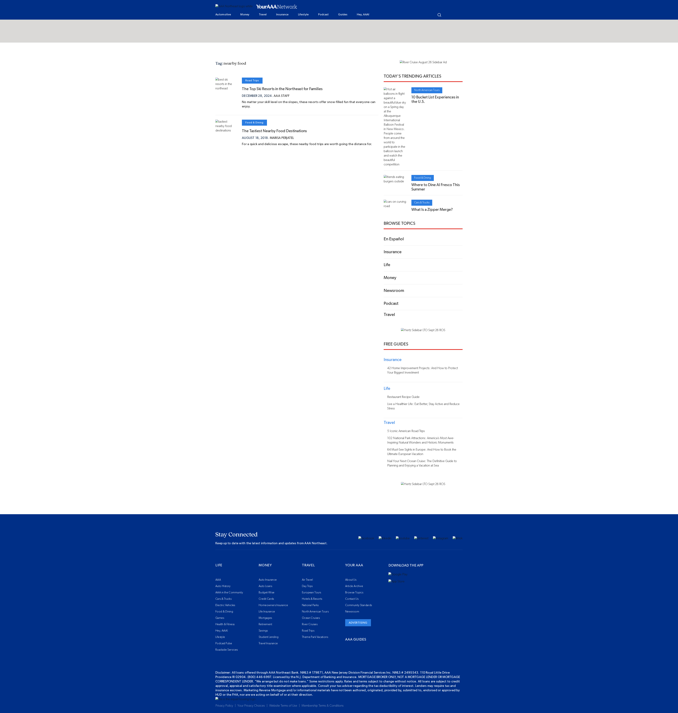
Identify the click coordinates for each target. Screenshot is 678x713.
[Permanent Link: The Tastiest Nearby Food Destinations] (226, 130)
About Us (350, 579)
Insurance (282, 14)
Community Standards (358, 605)
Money (244, 14)
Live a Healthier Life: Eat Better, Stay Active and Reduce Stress (423, 406)
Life (218, 565)
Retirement (265, 624)
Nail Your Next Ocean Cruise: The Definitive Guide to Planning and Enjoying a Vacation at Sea (422, 463)
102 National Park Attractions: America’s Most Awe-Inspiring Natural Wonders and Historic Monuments (420, 440)
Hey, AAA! (363, 14)
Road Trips (252, 80)
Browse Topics (354, 592)
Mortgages (265, 618)
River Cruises (309, 624)
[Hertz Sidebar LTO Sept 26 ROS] (423, 330)
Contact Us (351, 598)
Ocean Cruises (311, 618)
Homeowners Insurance (273, 605)
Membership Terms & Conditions (323, 705)
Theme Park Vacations (315, 637)
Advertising (358, 622)
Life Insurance (267, 611)
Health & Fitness (224, 624)
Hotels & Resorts (312, 598)
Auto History (223, 586)
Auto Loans (265, 586)
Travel (263, 14)
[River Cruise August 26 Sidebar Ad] (423, 62)
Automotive (223, 14)
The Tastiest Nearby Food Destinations (274, 131)
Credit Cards (266, 598)
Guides (342, 14)
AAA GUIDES (355, 639)
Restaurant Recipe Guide (403, 397)
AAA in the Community (229, 592)
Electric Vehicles (225, 605)
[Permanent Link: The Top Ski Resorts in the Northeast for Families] (226, 88)
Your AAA (354, 565)
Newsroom (352, 611)
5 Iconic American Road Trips (406, 431)
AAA (218, 579)
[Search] (439, 15)
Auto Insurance (268, 579)
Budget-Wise (266, 592)
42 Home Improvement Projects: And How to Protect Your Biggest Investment (422, 370)
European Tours (311, 592)
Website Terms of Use (283, 705)
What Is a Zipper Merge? (432, 210)
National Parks (310, 605)
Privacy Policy (224, 705)
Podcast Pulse (223, 643)
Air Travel (307, 579)
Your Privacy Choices (251, 705)
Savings (263, 630)
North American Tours (426, 90)
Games (219, 618)
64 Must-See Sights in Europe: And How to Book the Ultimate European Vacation (421, 452)
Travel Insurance (268, 643)
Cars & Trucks (421, 202)
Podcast (323, 14)
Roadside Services (226, 649)
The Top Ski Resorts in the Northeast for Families (282, 89)
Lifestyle (303, 14)
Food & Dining (254, 122)
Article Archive (354, 586)
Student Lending (268, 637)
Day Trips (307, 586)
